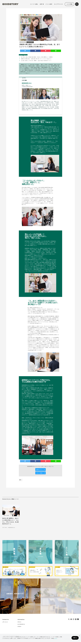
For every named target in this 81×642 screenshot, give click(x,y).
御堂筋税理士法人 (27, 83)
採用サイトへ (40, 469)
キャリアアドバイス (58, 4)
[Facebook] (35, 51)
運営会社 (19, 621)
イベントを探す (48, 4)
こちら (55, 638)
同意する (75, 637)
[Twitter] (25, 51)
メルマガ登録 (69, 4)
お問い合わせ (5, 621)
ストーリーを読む (34, 4)
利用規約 (19, 626)
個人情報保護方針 (21, 624)
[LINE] (56, 51)
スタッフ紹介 (40, 473)
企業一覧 (42, 4)
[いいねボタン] (20, 480)
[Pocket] (46, 51)
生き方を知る (30, 42)
